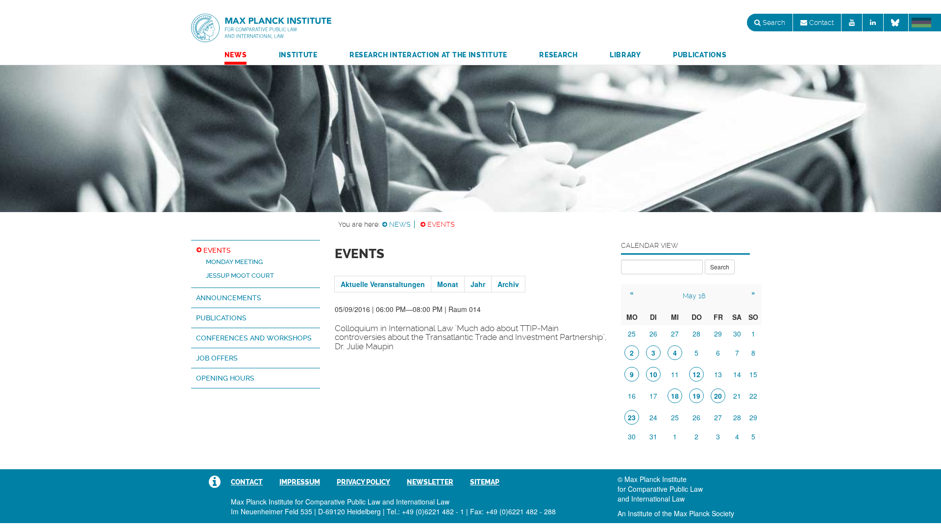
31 (653, 436)
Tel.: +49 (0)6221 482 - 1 (425, 511)
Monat (447, 284)
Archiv (508, 284)
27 (675, 333)
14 (737, 374)
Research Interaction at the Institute (428, 55)
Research (558, 55)
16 (632, 396)
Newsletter (430, 482)
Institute (298, 55)
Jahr (477, 284)
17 (653, 396)
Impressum (299, 482)
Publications (699, 55)
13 (718, 374)
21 (737, 396)
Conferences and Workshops (254, 338)
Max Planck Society (704, 513)
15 (753, 374)
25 (632, 333)
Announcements (228, 298)
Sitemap (484, 482)
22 (753, 396)
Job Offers (217, 358)
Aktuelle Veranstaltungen (383, 284)
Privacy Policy (363, 482)
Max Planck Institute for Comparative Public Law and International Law (261, 28)
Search (773, 22)
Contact (820, 22)
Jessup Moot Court (240, 275)
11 (675, 374)
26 (653, 333)
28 (696, 333)
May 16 (694, 296)
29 (718, 333)
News (235, 55)
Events (441, 224)
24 (653, 417)
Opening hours (225, 378)
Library (625, 55)
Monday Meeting (234, 261)
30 (737, 333)
